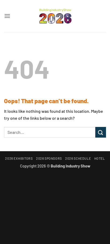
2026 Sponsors (49, 158)
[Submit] (100, 132)
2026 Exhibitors (19, 158)
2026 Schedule (78, 158)
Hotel (99, 158)
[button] (7, 15)
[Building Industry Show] (55, 16)
